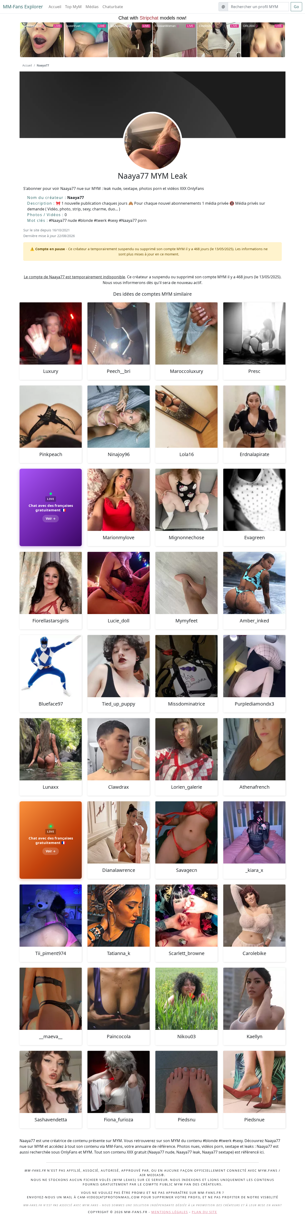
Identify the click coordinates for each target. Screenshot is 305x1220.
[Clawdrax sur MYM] (118, 749)
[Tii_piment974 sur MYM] (51, 915)
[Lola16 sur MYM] (186, 417)
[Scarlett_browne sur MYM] (186, 915)
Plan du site (204, 1212)
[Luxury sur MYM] (51, 333)
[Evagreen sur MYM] (254, 500)
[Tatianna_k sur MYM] (118, 915)
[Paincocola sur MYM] (118, 999)
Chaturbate (112, 6)
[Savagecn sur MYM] (186, 832)
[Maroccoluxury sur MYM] (186, 333)
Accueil (55, 6)
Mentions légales (169, 1212)
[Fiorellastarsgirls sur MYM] (51, 583)
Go (296, 6)
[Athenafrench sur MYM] (254, 749)
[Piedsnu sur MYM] (186, 1082)
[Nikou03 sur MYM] (186, 999)
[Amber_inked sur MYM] (254, 583)
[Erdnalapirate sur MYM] (254, 417)
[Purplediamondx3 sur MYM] (254, 666)
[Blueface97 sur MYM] (51, 666)
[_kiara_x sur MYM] (254, 832)
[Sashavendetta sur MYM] (51, 1082)
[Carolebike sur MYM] (254, 915)
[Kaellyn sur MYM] (254, 999)
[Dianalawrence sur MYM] (118, 832)
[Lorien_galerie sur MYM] (186, 749)
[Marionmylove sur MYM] (118, 500)
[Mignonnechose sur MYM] (186, 500)
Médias (92, 6)
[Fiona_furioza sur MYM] (118, 1082)
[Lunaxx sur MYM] (51, 749)
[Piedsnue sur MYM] (254, 1082)
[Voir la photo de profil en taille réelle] (152, 154)
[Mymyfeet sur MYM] (186, 583)
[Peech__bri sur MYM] (118, 333)
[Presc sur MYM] (254, 333)
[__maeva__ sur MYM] (51, 999)
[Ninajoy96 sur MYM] (118, 417)
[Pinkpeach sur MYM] (51, 417)
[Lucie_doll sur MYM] (118, 583)
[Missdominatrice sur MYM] (186, 666)
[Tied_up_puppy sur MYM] (118, 666)
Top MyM (73, 6)
